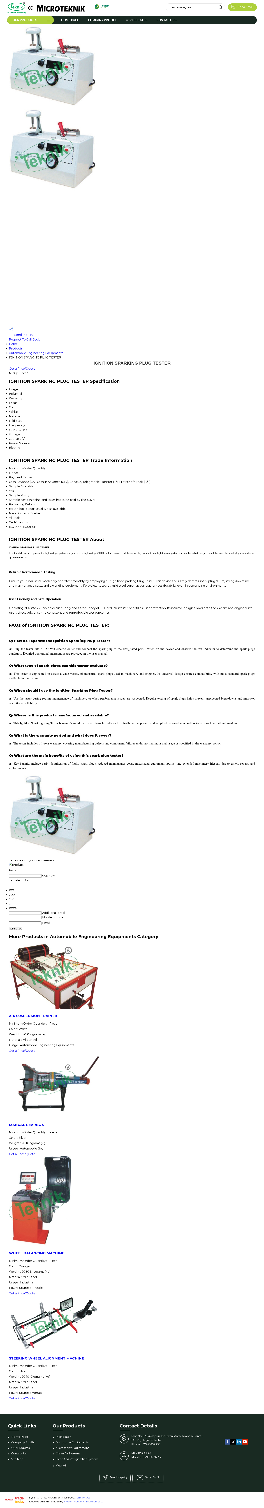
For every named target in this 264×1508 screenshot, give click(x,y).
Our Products (25, 20)
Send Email (245, 7)
